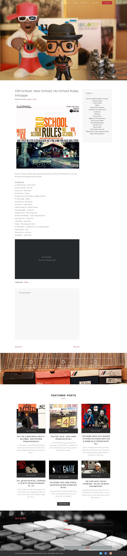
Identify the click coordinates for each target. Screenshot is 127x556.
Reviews (95, 3)
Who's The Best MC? (97, 134)
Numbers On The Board (97, 110)
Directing (85, 3)
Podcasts (66, 3)
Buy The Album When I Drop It (97, 99)
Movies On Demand (97, 107)
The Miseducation (97, 123)
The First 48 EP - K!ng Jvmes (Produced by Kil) (63, 438)
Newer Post (18, 347)
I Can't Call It (97, 103)
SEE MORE (63, 504)
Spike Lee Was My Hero (97, 118)
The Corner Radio (97, 120)
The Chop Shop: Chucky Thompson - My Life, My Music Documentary (96, 483)
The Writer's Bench (97, 129)
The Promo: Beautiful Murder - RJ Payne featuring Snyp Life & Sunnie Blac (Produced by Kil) (96, 440)
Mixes (75, 3)
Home (48, 3)
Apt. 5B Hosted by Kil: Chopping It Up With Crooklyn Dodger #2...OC (31, 483)
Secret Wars (97, 116)
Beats (56, 3)
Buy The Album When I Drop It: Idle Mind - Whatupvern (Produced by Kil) (31, 439)
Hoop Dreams (97, 101)
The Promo (97, 127)
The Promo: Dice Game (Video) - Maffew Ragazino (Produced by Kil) (63, 485)
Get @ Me (107, 3)
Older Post (76, 347)
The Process (97, 125)
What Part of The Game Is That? (97, 131)
